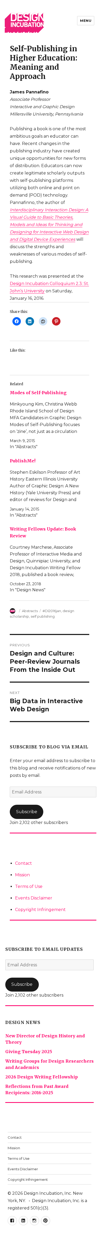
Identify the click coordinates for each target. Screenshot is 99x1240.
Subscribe (26, 811)
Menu (85, 20)
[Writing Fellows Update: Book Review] (47, 559)
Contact (23, 863)
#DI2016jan (52, 611)
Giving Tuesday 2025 (28, 1051)
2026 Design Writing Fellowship (41, 1076)
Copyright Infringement (40, 909)
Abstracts (30, 611)
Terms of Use (29, 886)
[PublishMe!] (47, 488)
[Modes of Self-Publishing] (47, 419)
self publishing (43, 616)
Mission (22, 874)
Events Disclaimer (33, 898)
